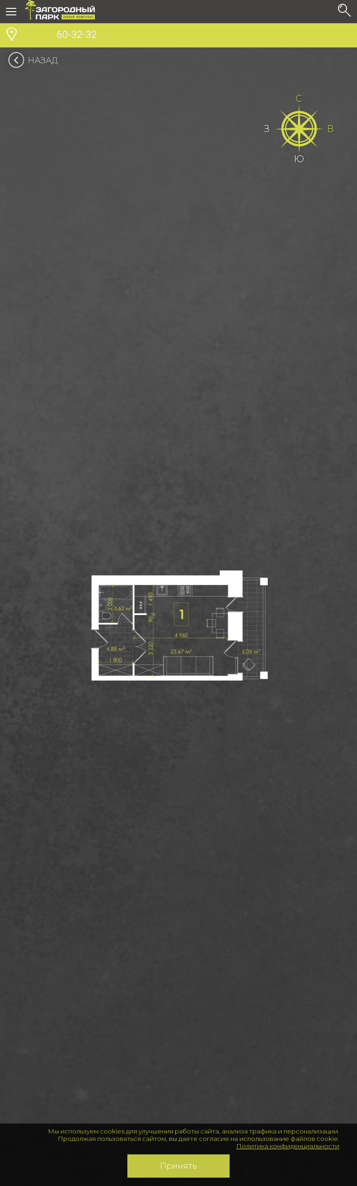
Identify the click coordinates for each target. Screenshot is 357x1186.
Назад (43, 60)
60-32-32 (61, 34)
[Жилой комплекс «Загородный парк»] (60, 11)
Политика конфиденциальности (287, 1146)
